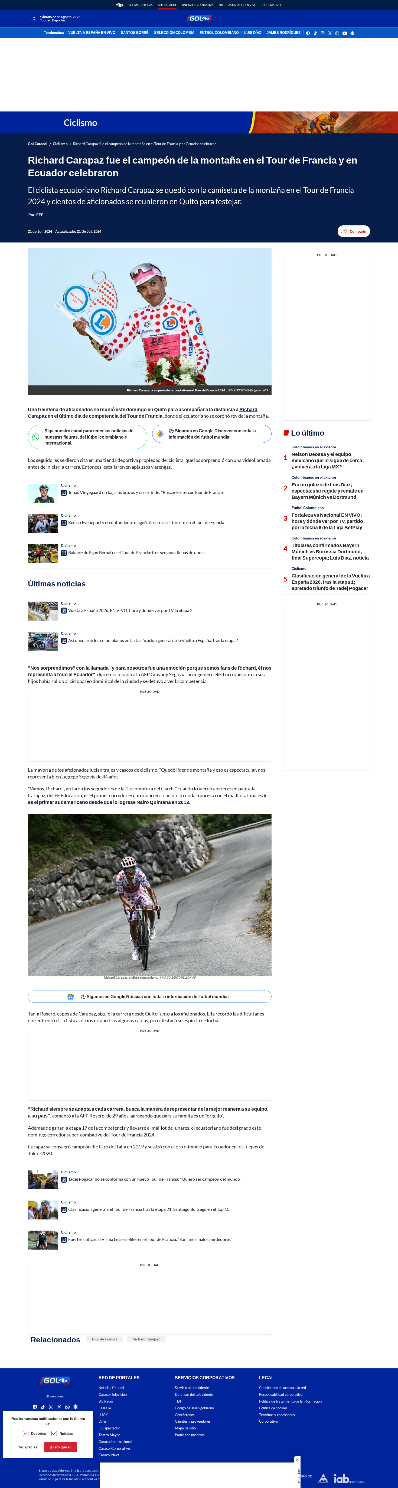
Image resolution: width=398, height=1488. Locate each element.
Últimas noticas (140, 5)
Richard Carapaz (146, 1339)
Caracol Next (109, 1455)
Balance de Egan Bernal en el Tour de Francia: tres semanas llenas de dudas (136, 552)
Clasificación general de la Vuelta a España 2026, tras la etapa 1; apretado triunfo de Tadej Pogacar (331, 582)
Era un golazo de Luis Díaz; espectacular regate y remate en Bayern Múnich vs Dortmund (328, 490)
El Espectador (109, 1428)
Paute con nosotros (190, 1435)
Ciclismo (60, 144)
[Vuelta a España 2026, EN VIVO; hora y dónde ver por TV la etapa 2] (43, 611)
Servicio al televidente (192, 1388)
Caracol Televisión (113, 1394)
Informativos (272, 5)
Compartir (358, 231)
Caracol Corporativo (114, 1448)
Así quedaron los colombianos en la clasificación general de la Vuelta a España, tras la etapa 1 (153, 640)
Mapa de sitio (185, 1428)
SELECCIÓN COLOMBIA (174, 33)
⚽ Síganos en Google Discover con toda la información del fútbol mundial (212, 433)
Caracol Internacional (115, 1441)
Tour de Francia (104, 1339)
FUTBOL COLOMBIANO (219, 33)
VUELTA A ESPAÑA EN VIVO (91, 33)
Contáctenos (185, 1414)
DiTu (102, 1421)
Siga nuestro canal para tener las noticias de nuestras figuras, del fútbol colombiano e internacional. (88, 436)
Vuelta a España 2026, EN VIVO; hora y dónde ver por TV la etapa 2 (130, 610)
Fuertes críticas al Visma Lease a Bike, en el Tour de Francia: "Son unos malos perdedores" (150, 1239)
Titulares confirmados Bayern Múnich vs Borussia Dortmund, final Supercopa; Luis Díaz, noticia (330, 551)
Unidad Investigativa (197, 5)
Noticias (66, 1433)
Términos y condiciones (277, 1414)
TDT (178, 1401)
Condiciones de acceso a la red (282, 1388)
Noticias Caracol (111, 1388)
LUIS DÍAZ (252, 33)
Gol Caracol (167, 5)
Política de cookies (273, 1408)
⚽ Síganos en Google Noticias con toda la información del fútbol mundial (154, 996)
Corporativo (268, 1421)
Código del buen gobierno (194, 1408)
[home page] (119, 5)
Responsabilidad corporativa (281, 1394)
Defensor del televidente (194, 1394)
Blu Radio (106, 1401)
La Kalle (105, 1408)
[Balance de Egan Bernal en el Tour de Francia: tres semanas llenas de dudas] (43, 553)
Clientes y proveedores (193, 1421)
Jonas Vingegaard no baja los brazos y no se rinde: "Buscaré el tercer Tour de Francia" (146, 492)
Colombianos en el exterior (314, 447)
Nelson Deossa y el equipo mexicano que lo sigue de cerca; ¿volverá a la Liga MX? (328, 460)
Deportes (38, 1433)
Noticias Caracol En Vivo (237, 5)
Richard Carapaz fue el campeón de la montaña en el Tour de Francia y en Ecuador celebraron (144, 144)
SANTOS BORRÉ (135, 33)
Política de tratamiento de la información (290, 1401)
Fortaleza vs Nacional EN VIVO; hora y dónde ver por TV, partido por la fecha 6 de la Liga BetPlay (327, 521)
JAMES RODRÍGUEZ (284, 33)
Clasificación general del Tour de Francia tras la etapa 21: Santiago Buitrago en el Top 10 (148, 1209)
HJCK (103, 1414)
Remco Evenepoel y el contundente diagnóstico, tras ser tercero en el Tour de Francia (146, 522)
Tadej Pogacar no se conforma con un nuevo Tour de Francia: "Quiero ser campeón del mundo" (154, 1179)
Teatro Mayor (109, 1435)
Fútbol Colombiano (308, 508)
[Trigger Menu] (32, 18)
